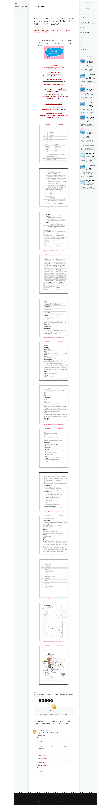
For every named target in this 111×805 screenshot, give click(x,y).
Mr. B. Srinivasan (52, 115)
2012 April (82, 12)
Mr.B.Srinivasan (53, 89)
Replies (39, 741)
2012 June (82, 17)
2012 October (83, 19)
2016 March (39, 26)
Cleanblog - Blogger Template (50, 801)
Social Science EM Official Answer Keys (54, 75)
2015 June (82, 44)
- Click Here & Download (54, 68)
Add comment (40, 772)
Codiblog (72, 801)
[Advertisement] (21, 31)
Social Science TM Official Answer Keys (54, 81)
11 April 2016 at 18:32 (46, 730)
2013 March (82, 29)
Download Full (44, 751)
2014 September (83, 42)
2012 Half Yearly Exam (84, 14)
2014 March (82, 39)
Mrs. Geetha (53, 96)
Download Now (41, 748)
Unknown (40, 730)
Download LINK (41, 755)
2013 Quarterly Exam (84, 32)
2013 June (82, 27)
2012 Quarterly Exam (84, 22)
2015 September (83, 49)
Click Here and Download (54, 74)
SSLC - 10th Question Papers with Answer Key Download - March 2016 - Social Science (54, 21)
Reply (38, 737)
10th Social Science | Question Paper (54, 67)
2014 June (82, 37)
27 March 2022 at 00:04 (48, 744)
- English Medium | (44, 89)
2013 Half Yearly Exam (84, 24)
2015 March (82, 47)
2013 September (83, 34)
